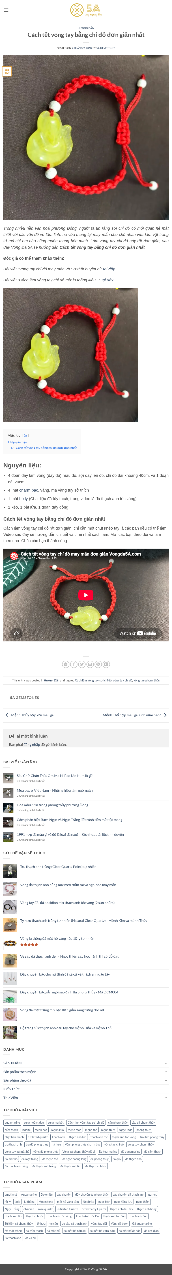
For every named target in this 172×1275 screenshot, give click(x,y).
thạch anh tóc (99, 1137)
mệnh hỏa (41, 1130)
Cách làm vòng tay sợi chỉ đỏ (93, 680)
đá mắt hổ (11, 1159)
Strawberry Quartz (94, 1209)
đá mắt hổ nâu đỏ (75, 1231)
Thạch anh (58, 1137)
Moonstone (46, 1201)
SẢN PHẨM (12, 1063)
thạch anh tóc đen (114, 1216)
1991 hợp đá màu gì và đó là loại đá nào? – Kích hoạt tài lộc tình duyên (70, 834)
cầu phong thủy (118, 1122)
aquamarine (12, 1122)
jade (17, 1201)
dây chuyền (64, 1194)
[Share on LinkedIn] (106, 664)
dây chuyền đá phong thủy (92, 1194)
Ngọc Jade (125, 1130)
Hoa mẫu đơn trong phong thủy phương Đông (52, 805)
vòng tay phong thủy (146, 680)
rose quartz (45, 1209)
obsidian (29, 1209)
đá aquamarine (130, 1151)
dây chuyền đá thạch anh (128, 1194)
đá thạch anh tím (70, 1166)
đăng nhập (32, 744)
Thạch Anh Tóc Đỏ (87, 1216)
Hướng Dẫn (86, 28)
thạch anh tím (77, 1137)
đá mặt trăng (30, 1159)
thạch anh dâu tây (121, 1209)
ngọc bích (104, 1201)
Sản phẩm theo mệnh (19, 1071)
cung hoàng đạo (34, 1122)
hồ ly (23, 498)
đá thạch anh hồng (16, 1166)
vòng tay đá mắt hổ (17, 1151)
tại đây (109, 269)
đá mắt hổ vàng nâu (102, 1231)
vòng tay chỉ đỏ (122, 680)
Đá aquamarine (142, 1223)
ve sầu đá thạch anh (74, 1223)
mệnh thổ (91, 1130)
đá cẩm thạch (152, 1151)
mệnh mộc (74, 1130)
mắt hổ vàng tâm (68, 1201)
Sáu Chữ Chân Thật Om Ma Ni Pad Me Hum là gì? (54, 775)
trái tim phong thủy (152, 1137)
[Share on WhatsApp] (65, 664)
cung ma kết (56, 1122)
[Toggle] (166, 1063)
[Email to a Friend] (90, 664)
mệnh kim (57, 1130)
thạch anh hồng (147, 1209)
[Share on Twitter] (82, 664)
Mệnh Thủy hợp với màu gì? (32, 715)
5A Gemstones (106, 48)
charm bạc (28, 490)
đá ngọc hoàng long (74, 1159)
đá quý (117, 1159)
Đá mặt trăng (13, 1231)
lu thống (29, 1201)
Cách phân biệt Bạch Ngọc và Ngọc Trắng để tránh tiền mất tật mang (69, 819)
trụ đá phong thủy (37, 1144)
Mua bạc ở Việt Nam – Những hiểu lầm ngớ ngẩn (55, 790)
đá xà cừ (30, 1238)
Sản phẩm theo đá (17, 1080)
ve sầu (53, 1223)
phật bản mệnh (14, 1137)
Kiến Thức (11, 1089)
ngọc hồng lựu (123, 1201)
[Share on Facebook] (73, 664)
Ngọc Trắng (12, 1209)
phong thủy (143, 1130)
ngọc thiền (142, 1201)
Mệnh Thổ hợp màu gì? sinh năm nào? (132, 715)
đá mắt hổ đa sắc (129, 1231)
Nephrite (88, 1201)
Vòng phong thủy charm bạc (82, 1144)
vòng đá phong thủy (45, 1151)
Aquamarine (29, 1194)
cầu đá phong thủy (143, 1122)
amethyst (11, 1194)
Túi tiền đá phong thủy (19, 1223)
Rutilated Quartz (67, 1209)
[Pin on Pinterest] (98, 664)
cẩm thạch (11, 1130)
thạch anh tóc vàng (124, 1137)
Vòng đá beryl (119, 1223)
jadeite (26, 1130)
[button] (6, 9)
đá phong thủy (99, 1159)
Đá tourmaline (108, 1151)
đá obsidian (151, 1231)
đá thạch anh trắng (44, 1166)
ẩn (25, 435)
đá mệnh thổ (50, 1159)
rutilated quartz (38, 1137)
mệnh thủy (108, 1130)
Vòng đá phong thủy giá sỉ (78, 1151)
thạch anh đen (138, 1216)
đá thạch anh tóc (95, 1166)
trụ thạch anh (13, 1144)
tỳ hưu (56, 1144)
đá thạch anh (133, 1159)
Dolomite (47, 1194)
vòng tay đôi (99, 1223)
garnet (152, 1194)
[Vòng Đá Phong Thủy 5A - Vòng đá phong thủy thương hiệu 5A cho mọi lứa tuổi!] (86, 10)
